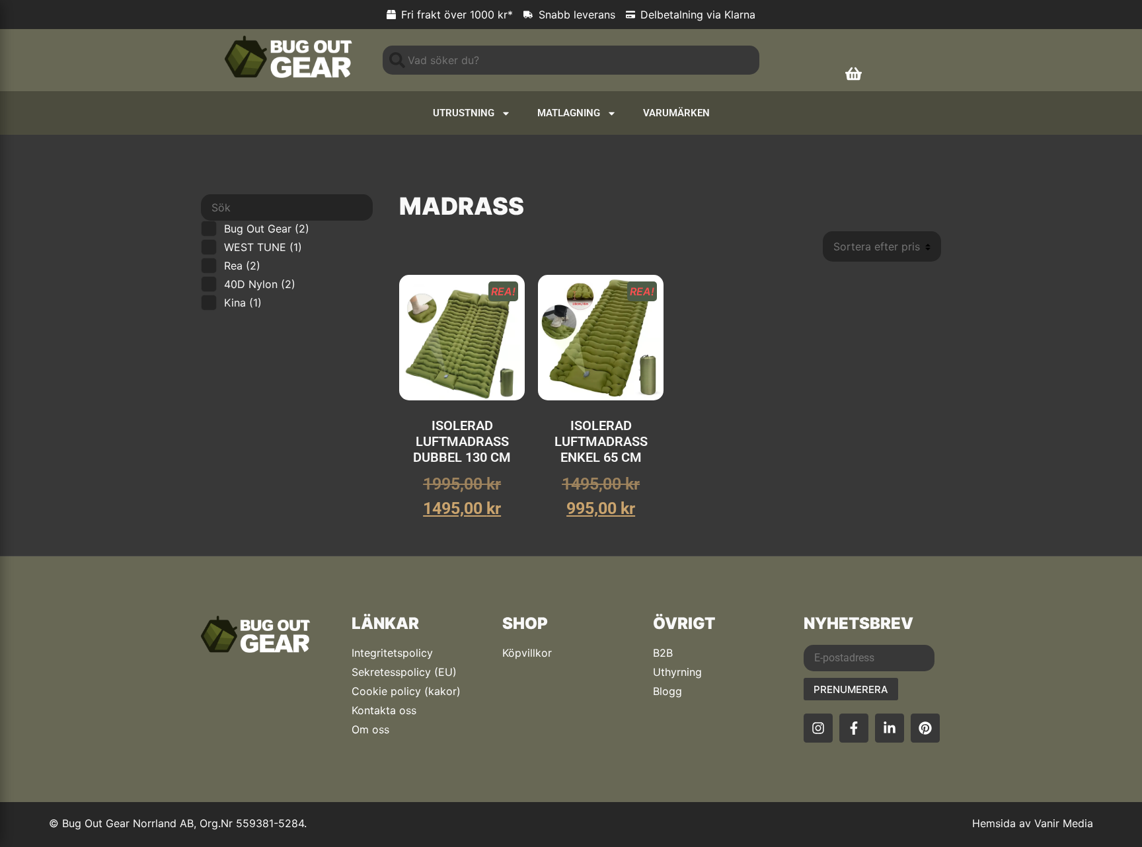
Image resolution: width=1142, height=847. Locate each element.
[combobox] (571, 60)
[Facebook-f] (853, 728)
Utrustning (463, 113)
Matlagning (568, 113)
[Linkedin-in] (889, 728)
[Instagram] (818, 728)
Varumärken (676, 113)
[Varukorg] (853, 73)
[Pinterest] (925, 728)
